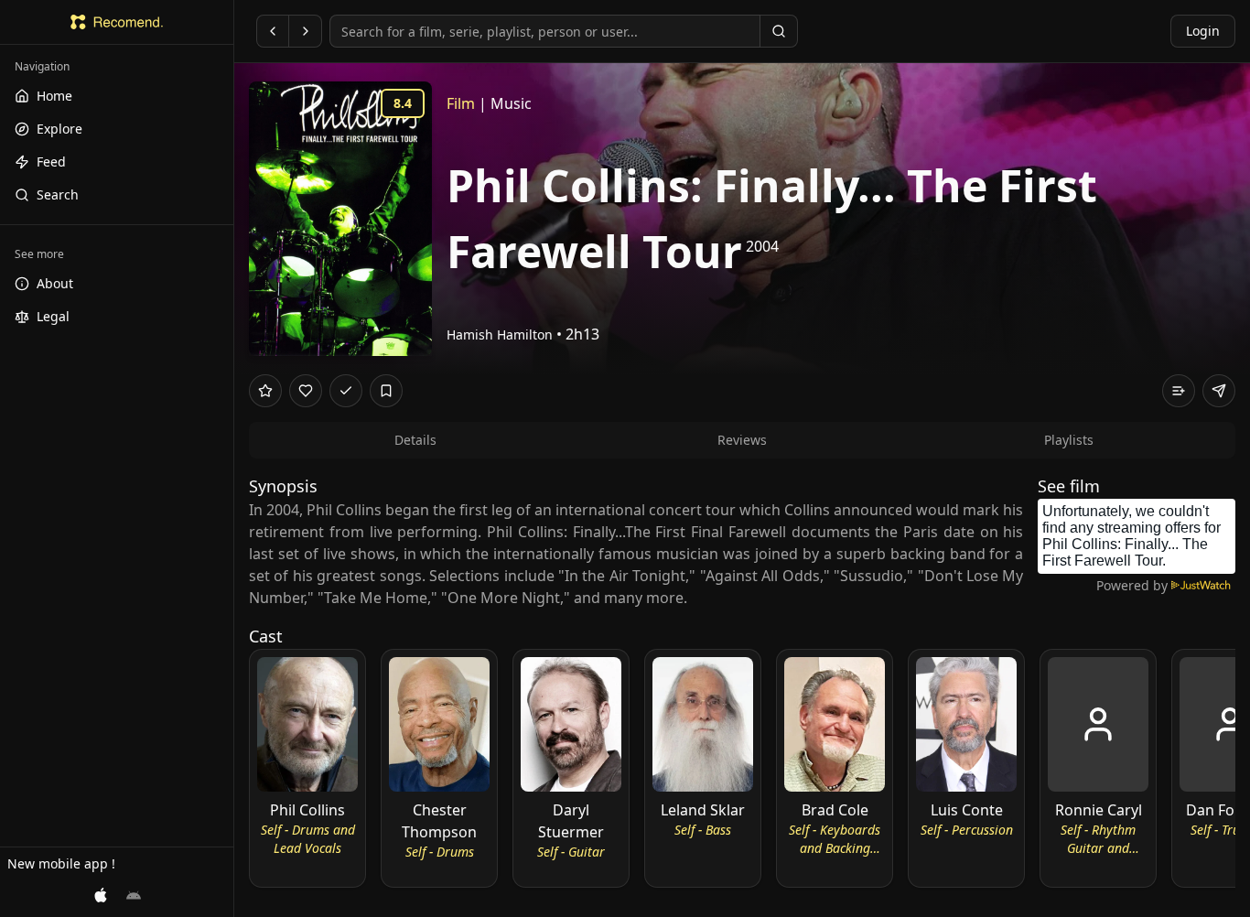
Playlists (1069, 439)
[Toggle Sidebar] (233, 458)
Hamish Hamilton (500, 334)
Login (1203, 30)
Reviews (742, 439)
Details (415, 439)
